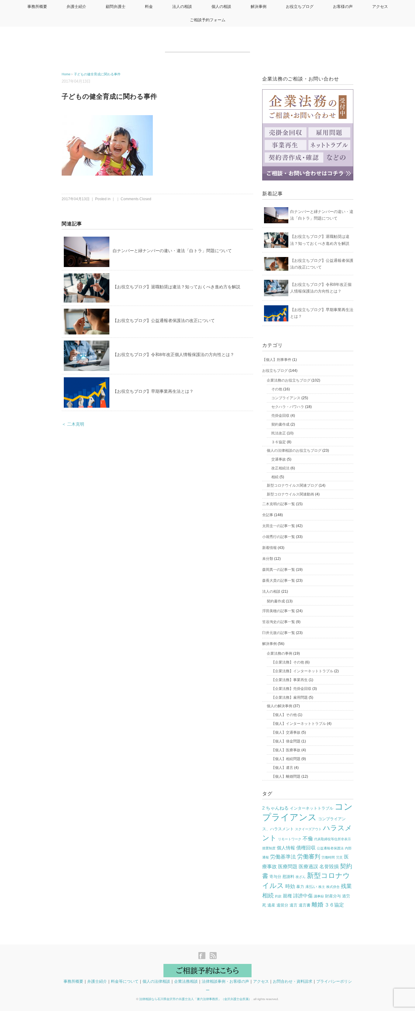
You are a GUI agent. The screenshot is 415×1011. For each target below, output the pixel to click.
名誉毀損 (329, 866)
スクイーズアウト (308, 829)
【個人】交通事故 (285, 732)
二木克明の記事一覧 (278, 504)
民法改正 (278, 433)
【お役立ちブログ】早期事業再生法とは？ (153, 391)
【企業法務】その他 (287, 662)
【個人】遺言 (282, 768)
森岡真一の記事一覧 (278, 569)
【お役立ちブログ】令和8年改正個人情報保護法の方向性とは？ (173, 354)
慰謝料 (288, 876)
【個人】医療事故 (285, 750)
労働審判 (308, 856)
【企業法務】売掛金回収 (291, 689)
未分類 (267, 559)
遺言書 (304, 905)
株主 (321, 887)
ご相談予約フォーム (207, 20)
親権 (287, 895)
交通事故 (278, 459)
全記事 (267, 515)
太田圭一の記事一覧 (278, 526)
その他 (276, 389)
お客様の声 (343, 6)
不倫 (308, 838)
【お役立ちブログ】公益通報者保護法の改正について (164, 320)
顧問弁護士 (115, 6)
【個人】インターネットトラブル (298, 723)
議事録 (319, 896)
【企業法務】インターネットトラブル (302, 671)
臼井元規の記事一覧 (278, 633)
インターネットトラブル (311, 808)
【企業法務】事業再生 (289, 680)
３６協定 (278, 442)
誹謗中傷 (303, 895)
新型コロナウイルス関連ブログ (292, 485)
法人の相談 (182, 6)
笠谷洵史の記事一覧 (278, 622)
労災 (339, 857)
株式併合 (333, 887)
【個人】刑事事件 (276, 360)
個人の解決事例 (279, 706)
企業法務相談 (186, 981)
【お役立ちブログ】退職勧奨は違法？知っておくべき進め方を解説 (176, 286)
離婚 (317, 904)
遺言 (293, 905)
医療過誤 (308, 866)
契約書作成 (280, 424)
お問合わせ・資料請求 (292, 981)
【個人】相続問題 (285, 759)
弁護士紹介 (76, 6)
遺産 (271, 905)
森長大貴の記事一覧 (278, 580)
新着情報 (269, 548)
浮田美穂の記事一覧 (278, 611)
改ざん (301, 877)
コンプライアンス (285, 398)
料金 (149, 6)
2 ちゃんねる (275, 808)
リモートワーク (289, 839)
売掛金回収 (280, 415)
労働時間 (328, 857)
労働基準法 (283, 857)
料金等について (125, 981)
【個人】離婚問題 (285, 776)
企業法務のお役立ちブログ (288, 380)
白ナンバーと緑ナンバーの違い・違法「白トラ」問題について (172, 250)
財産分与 (333, 896)
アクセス (380, 6)
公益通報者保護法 (330, 848)
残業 (346, 886)
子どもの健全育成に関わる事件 (97, 74)
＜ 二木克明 (73, 424)
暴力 (300, 886)
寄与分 (275, 876)
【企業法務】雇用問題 (289, 697)
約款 (278, 896)
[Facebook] (203, 956)
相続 (275, 477)
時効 (290, 886)
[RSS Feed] (213, 956)
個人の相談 (221, 6)
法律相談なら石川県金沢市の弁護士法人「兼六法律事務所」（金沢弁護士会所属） (195, 999)
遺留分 (282, 905)
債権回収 (306, 847)
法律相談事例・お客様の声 (225, 981)
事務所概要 (37, 6)
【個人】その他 (284, 715)
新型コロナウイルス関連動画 (290, 494)
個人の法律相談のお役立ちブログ (294, 450)
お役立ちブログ (300, 6)
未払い (311, 886)
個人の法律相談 (156, 981)
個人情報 (286, 847)
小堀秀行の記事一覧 (278, 537)
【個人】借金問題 (285, 741)
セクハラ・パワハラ (287, 407)
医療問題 (287, 866)
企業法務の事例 (279, 653)
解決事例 (258, 6)
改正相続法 (280, 468)
